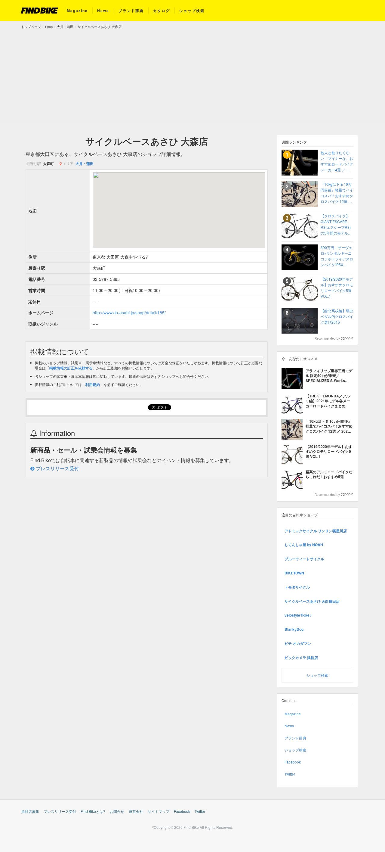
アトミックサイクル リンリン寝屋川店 (316, 530)
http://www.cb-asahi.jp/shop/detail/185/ (129, 312)
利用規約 (92, 384)
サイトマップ (158, 811)
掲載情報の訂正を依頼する (71, 368)
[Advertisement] (192, 75)
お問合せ (117, 811)
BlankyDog (294, 629)
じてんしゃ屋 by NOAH (304, 544)
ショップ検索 (192, 10)
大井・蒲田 (84, 163)
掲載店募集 (30, 811)
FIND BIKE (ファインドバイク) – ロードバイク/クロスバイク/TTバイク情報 (39, 11)
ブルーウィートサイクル (304, 558)
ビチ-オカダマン (298, 643)
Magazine (77, 10)
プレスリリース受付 (57, 468)
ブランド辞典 (131, 10)
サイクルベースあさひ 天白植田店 (312, 601)
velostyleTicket (298, 615)
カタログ (161, 10)
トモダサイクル (297, 587)
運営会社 (136, 811)
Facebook (293, 761)
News (103, 10)
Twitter (290, 773)
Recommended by (327, 338)
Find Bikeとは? (93, 811)
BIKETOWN (294, 573)
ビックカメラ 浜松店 (301, 657)
